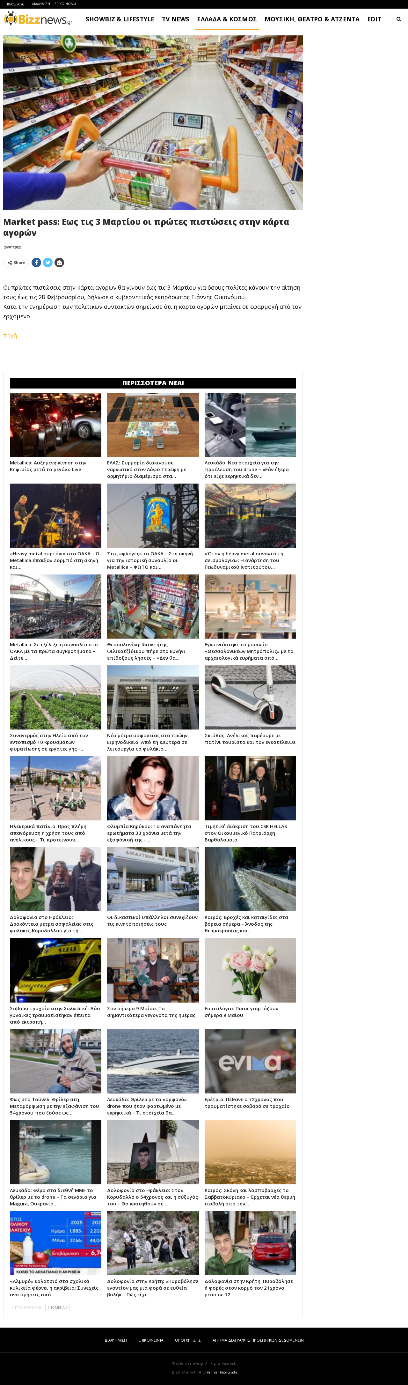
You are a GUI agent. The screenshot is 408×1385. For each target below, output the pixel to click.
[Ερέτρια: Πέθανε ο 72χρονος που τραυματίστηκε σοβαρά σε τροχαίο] (250, 1061)
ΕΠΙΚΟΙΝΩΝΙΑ (65, 4)
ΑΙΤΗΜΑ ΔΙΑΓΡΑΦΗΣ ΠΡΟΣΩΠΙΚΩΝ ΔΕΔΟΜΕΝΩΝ (258, 1340)
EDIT (374, 19)
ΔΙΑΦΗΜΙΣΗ (41, 4)
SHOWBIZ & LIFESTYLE (120, 19)
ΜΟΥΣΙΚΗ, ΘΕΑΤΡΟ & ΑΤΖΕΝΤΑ (312, 19)
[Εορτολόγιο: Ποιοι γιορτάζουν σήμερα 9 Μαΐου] (250, 970)
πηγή (10, 335)
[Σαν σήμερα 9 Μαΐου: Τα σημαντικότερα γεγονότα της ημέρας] (153, 970)
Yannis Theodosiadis (222, 1372)
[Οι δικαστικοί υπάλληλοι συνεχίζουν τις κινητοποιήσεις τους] (153, 879)
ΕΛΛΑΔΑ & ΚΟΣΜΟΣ (227, 19)
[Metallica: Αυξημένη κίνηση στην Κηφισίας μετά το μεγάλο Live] (55, 425)
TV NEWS (175, 19)
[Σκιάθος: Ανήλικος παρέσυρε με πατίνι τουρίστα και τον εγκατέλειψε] (250, 697)
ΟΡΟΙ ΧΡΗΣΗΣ (188, 1340)
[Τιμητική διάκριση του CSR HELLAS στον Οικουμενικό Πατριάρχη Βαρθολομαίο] (250, 788)
